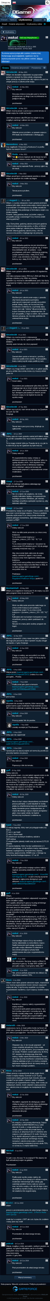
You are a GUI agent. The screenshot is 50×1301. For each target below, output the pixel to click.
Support (38, 20)
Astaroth (10, 1025)
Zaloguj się (5, 2)
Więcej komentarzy (25, 1277)
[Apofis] (3, 702)
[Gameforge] (25, 1287)
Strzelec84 (11, 72)
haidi (8, 825)
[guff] (3, 771)
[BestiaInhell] (3, 589)
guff (8, 770)
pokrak (9, 1243)
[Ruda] (9, 155)
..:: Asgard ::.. (13, 200)
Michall (10, 1150)
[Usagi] (3, 482)
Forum (4, 20)
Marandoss (12, 144)
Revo (9, 980)
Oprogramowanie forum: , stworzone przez (25, 1295)
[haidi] (3, 826)
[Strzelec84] (3, 73)
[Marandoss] (3, 145)
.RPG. (9, 434)
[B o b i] (3, 1204)
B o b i (9, 1203)
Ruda (15, 154)
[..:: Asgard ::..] (3, 201)
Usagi (9, 481)
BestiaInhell (12, 588)
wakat (15, 87)
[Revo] (3, 981)
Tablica (13, 20)
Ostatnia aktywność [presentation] (20, 68)
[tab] (5, 68)
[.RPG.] (3, 434)
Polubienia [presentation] (36, 68)
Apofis (9, 701)
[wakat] (9, 87)
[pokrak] (3, 1244)
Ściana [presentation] (5, 68)
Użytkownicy (25, 20)
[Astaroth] (3, 1026)
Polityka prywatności (37, 1284)
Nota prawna (6, 1284)
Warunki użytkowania (20, 1284)
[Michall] (3, 1151)
